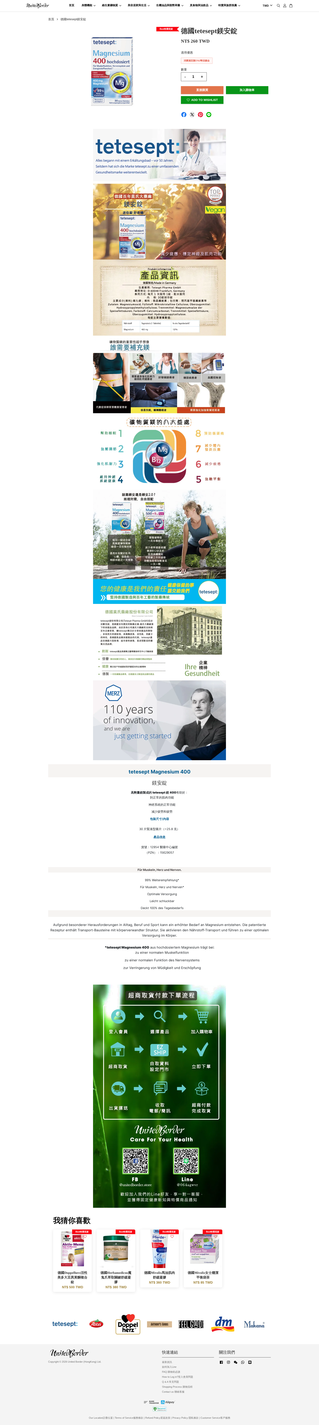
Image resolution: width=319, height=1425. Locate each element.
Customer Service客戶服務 (215, 1417)
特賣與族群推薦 (227, 5)
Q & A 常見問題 (170, 1381)
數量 (184, 69)
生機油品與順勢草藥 (168, 5)
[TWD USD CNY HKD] (267, 5)
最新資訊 (167, 1362)
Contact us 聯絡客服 (173, 1391)
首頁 (71, 5)
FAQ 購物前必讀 (171, 1371)
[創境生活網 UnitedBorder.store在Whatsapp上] (242, 1363)
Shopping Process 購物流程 (177, 1386)
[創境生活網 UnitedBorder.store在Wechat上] (235, 1363)
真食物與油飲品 (199, 5)
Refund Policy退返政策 (157, 1417)
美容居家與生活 (137, 5)
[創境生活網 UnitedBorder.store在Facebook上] (221, 1363)
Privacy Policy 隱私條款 (185, 1417)
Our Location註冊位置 (101, 1417)
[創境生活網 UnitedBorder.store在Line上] (250, 1363)
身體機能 (87, 5)
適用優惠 (187, 52)
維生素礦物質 (110, 5)
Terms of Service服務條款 (129, 1417)
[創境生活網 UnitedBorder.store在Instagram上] (228, 1363)
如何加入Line (169, 1366)
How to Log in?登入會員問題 (177, 1376)
